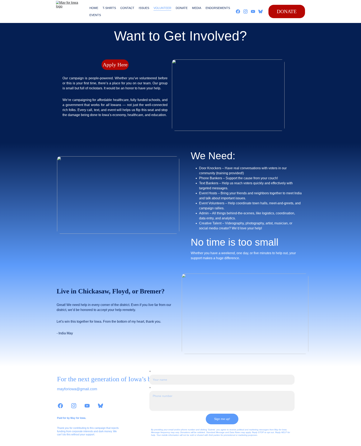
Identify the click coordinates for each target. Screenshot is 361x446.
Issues (144, 8)
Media (196, 8)
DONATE (287, 11)
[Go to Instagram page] (247, 11)
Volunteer (162, 8)
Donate (182, 8)
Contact (127, 8)
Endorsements (218, 8)
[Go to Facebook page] (239, 11)
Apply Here (115, 64)
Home (93, 8)
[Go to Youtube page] (254, 11)
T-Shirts (109, 8)
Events (95, 15)
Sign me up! (222, 419)
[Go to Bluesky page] (260, 11)
